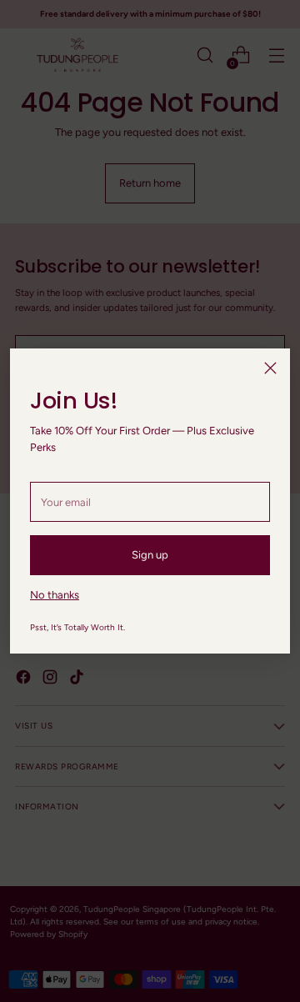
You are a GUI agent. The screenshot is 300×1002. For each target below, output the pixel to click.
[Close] (270, 368)
